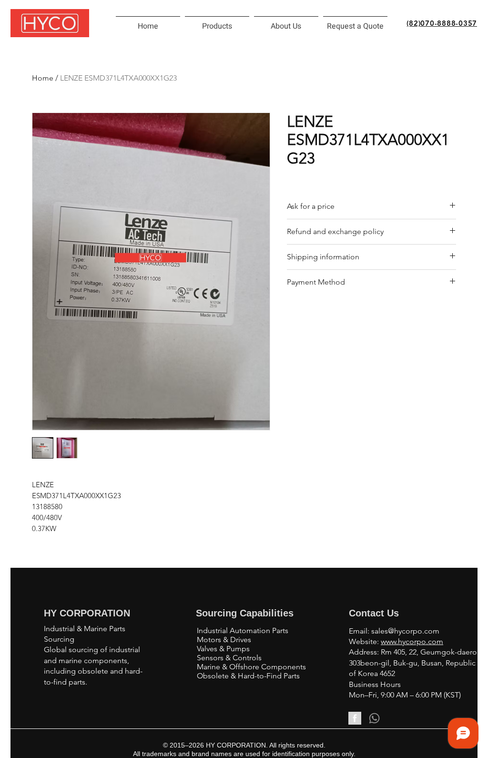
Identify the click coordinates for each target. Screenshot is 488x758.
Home (42, 77)
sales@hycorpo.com (405, 630)
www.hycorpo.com (412, 641)
